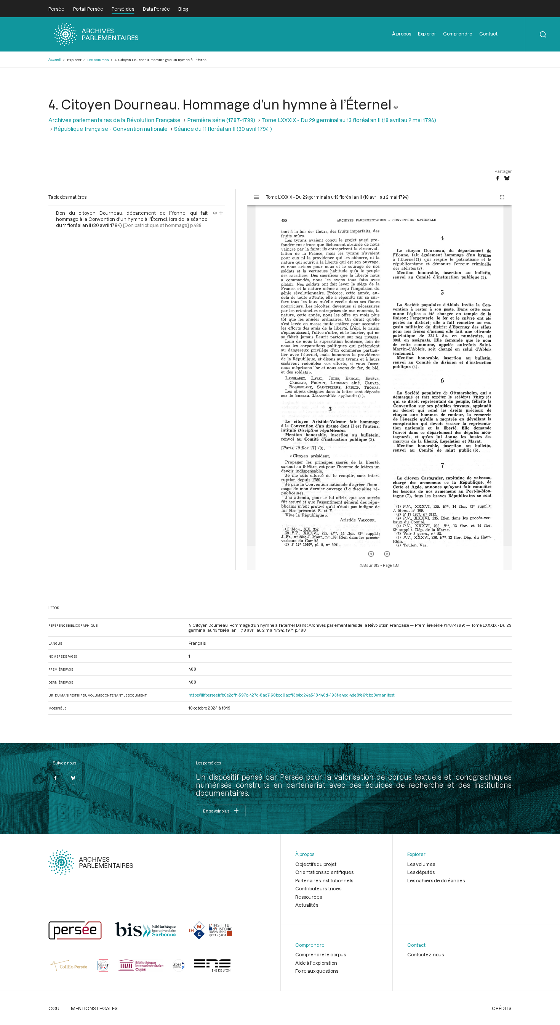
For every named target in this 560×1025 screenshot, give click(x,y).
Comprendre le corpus (320, 954)
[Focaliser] (221, 213)
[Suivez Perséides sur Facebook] (55, 778)
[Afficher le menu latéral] (256, 197)
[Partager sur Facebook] (497, 178)
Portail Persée (88, 8)
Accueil (54, 59)
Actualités (306, 905)
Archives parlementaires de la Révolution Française (114, 120)
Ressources (308, 896)
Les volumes (98, 60)
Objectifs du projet (315, 864)
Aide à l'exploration (316, 962)
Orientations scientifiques (324, 872)
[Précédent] (371, 554)
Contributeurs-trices (318, 888)
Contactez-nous (425, 954)
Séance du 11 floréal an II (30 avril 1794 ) (223, 129)
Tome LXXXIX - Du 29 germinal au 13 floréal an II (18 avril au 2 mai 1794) (349, 120)
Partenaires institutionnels (324, 880)
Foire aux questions (316, 971)
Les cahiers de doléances (436, 880)
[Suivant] (387, 554)
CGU (53, 1008)
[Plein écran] (502, 197)
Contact (488, 33)
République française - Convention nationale (111, 129)
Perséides (123, 8)
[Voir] (396, 104)
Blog (183, 8)
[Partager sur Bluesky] (506, 178)
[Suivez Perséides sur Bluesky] (73, 778)
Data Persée (156, 8)
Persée (56, 8)
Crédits (502, 1008)
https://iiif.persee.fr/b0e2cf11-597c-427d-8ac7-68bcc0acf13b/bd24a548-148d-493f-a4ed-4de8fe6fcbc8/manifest (292, 694)
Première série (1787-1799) (221, 120)
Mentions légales (94, 1008)
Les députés (421, 872)
